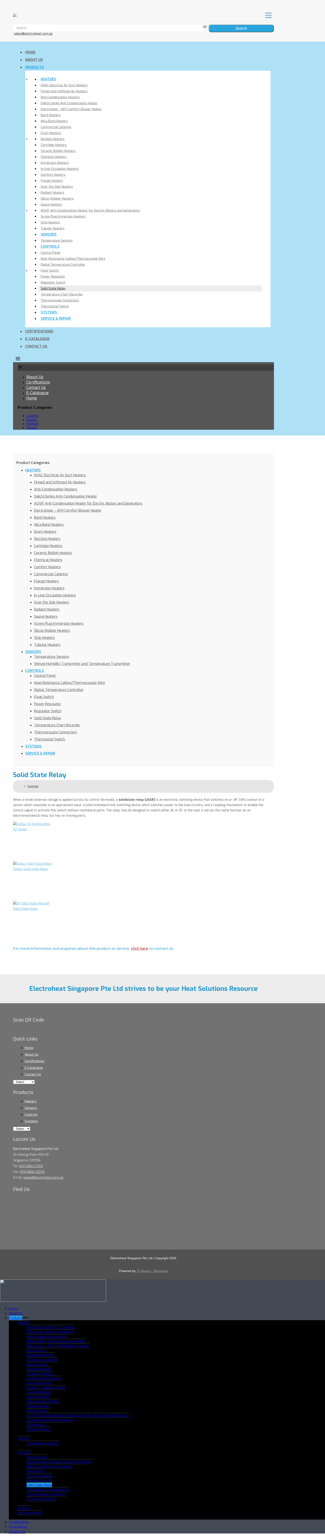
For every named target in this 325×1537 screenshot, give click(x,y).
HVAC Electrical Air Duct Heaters (64, 85)
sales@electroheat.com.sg (33, 34)
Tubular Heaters (53, 228)
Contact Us (36, 346)
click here (139, 948)
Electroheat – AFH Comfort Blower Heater (71, 109)
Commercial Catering (56, 127)
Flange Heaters (52, 181)
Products (34, 67)
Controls (50, 246)
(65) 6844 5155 (31, 1166)
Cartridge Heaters (54, 145)
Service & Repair (56, 318)
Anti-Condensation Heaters (60, 97)
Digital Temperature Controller (63, 265)
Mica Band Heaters (54, 121)
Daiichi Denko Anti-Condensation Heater (69, 103)
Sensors (49, 234)
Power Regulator (53, 276)
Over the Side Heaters (57, 187)
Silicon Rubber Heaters (57, 199)
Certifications (39, 331)
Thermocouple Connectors (60, 300)
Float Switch (50, 271)
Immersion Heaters (55, 163)
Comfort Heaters (53, 175)
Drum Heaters (51, 133)
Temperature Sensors (57, 240)
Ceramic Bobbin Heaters (58, 151)
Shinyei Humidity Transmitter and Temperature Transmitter (82, 663)
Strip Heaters (50, 222)
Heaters (48, 79)
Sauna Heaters (51, 205)
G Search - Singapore (152, 1271)
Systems (49, 312)
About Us (34, 59)
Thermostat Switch (55, 306)
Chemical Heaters (53, 157)
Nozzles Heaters (53, 139)
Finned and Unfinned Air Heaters (64, 91)
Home (30, 52)
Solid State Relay (53, 288)
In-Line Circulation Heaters (60, 169)
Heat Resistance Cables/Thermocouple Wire (73, 259)
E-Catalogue (37, 339)
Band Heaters (51, 115)
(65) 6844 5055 (32, 1172)
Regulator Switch (53, 282)
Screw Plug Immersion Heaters (63, 216)
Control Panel (50, 253)
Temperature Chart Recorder (62, 294)
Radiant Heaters (52, 193)
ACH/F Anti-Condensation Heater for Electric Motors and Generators (90, 210)
